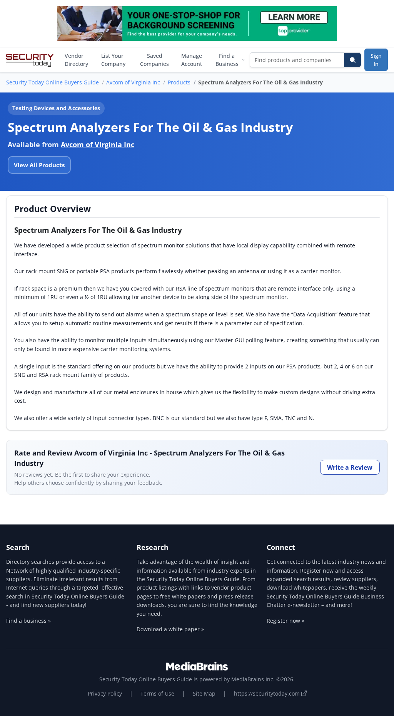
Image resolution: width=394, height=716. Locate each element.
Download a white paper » (170, 629)
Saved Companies (154, 59)
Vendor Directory (76, 59)
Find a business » (28, 620)
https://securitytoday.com (267, 693)
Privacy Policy (105, 693)
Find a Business (227, 59)
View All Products (39, 165)
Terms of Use (157, 693)
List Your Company (113, 59)
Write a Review (349, 467)
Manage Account (191, 59)
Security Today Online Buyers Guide (52, 82)
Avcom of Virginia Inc (133, 82)
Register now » (285, 620)
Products (179, 82)
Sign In (376, 59)
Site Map (204, 693)
